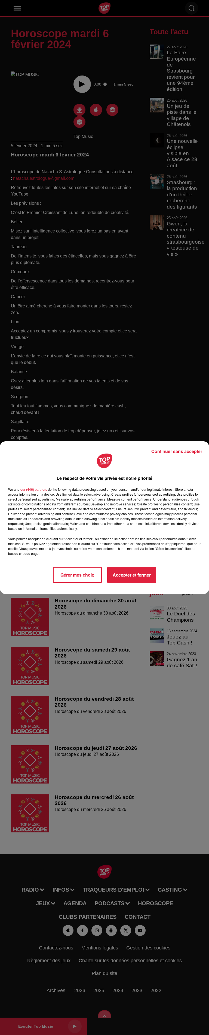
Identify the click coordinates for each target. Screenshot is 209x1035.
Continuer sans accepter (176, 451)
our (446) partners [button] (33, 489)
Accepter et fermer (132, 575)
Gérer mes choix (77, 575)
